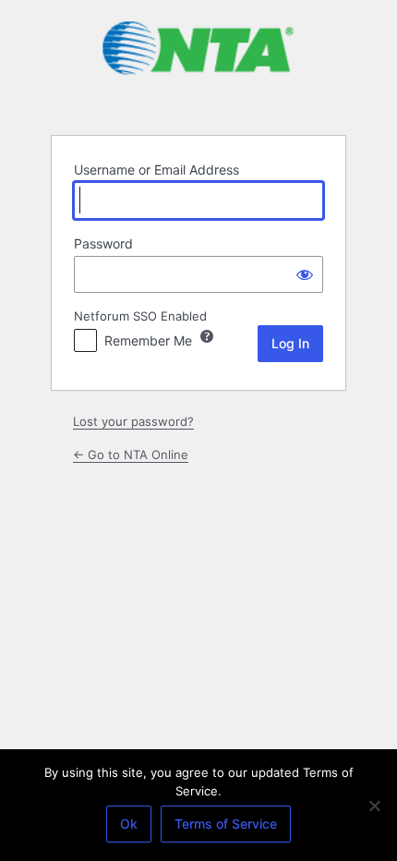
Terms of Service (225, 823)
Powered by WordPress (198, 66)
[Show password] (304, 274)
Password (103, 243)
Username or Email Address (156, 169)
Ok (129, 823)
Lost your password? (133, 421)
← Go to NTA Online (130, 454)
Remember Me (148, 340)
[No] (374, 805)
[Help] (207, 336)
